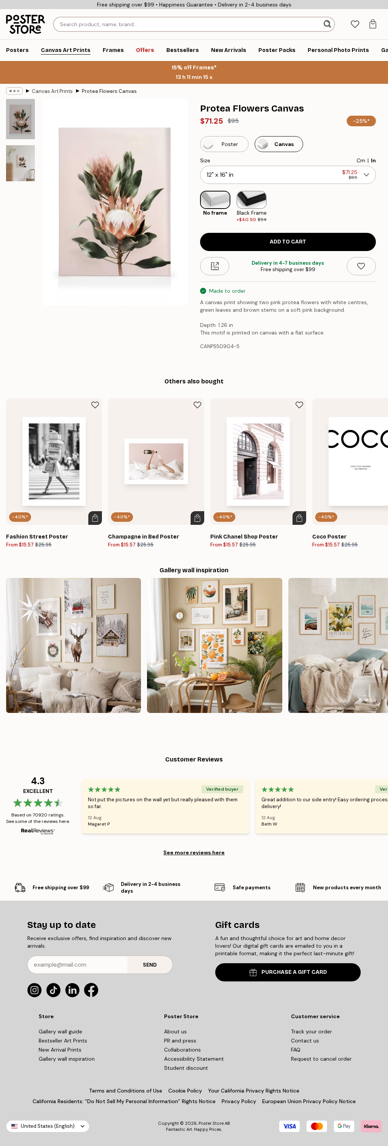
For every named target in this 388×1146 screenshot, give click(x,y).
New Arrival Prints (60, 1049)
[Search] (328, 24)
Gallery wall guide (60, 1031)
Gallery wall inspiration (67, 1058)
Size (205, 160)
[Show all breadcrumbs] (14, 91)
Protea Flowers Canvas (109, 91)
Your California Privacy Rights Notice (253, 1090)
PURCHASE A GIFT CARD (294, 972)
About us (175, 1031)
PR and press (180, 1040)
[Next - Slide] (382, 207)
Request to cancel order (321, 1058)
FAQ (295, 1049)
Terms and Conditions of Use (125, 1090)
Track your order (311, 1031)
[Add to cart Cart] (95, 518)
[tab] (355, 24)
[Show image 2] (20, 163)
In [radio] (373, 160)
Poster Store (211, 1123)
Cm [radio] (361, 160)
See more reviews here (194, 852)
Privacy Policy (239, 1101)
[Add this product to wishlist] (361, 266)
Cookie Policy (185, 1090)
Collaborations (182, 1049)
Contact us (305, 1040)
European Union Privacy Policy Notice (309, 1101)
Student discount (186, 1067)
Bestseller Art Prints (63, 1040)
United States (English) (48, 1126)
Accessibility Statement (194, 1058)
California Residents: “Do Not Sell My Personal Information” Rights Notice (124, 1101)
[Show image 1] (20, 119)
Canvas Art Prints (52, 91)
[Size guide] (214, 266)
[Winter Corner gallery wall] (73, 645)
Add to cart (288, 242)
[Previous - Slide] (194, 207)
